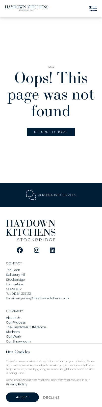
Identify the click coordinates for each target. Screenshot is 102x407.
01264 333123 (21, 293)
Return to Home (51, 132)
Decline (51, 397)
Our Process (16, 322)
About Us (13, 318)
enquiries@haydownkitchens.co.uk (42, 298)
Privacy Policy (16, 384)
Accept (22, 397)
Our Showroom (18, 341)
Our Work (13, 336)
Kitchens (13, 332)
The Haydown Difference (26, 327)
